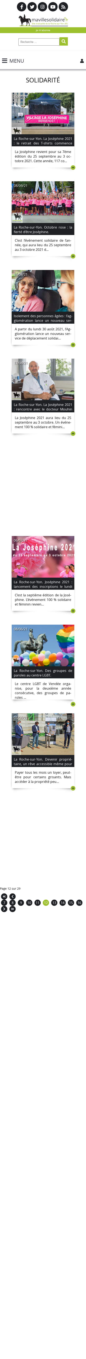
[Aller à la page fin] (12, 909)
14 (62, 902)
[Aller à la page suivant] (4, 909)
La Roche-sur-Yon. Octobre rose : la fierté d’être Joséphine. (43, 229)
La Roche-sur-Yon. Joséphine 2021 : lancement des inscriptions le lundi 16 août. (43, 586)
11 (37, 902)
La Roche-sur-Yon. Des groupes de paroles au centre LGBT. (43, 673)
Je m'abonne (43, 30)
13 (54, 902)
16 (79, 902)
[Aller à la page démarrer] (4, 896)
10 (29, 902)
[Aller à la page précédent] (12, 896)
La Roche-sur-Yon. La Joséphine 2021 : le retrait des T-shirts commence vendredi (43, 143)
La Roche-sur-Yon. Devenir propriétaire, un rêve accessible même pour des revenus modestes (43, 764)
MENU (16, 60)
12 (46, 902)
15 (71, 902)
